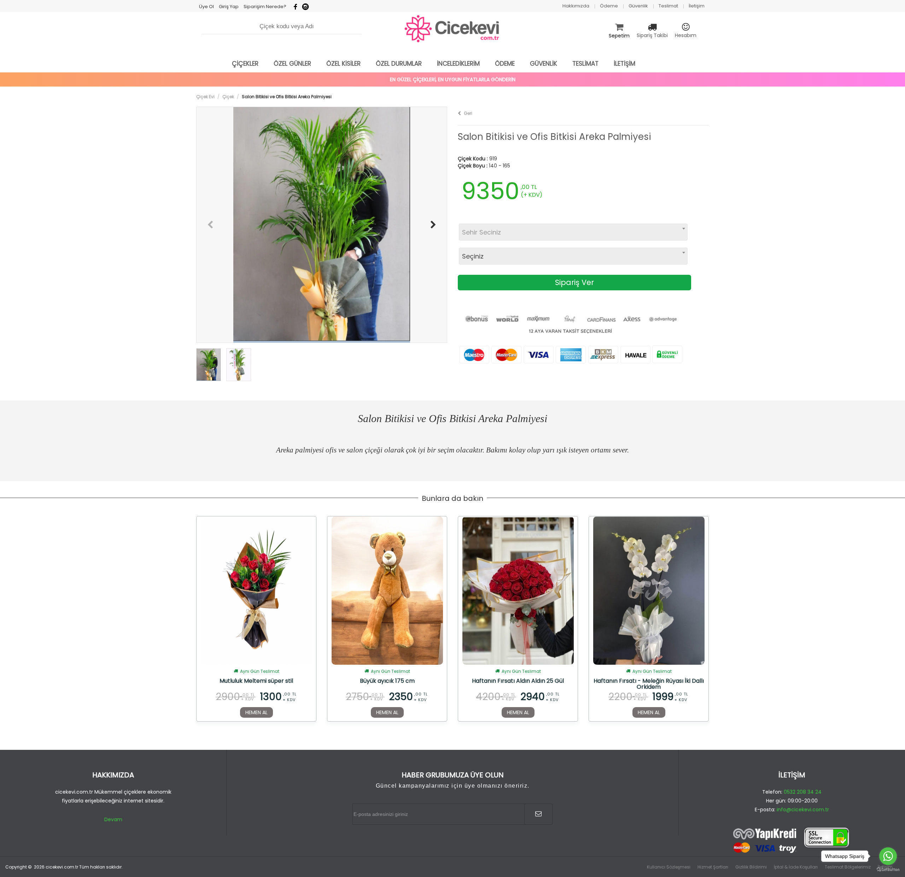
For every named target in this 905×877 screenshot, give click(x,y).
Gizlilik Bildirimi (751, 867)
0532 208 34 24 (803, 791)
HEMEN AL (256, 712)
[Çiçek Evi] (452, 29)
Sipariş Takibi (652, 35)
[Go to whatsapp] (888, 856)
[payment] (792, 841)
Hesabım (685, 35)
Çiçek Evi (205, 97)
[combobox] (573, 232)
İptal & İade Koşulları (796, 867)
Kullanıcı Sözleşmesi (668, 867)
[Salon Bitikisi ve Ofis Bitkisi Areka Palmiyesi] (321, 225)
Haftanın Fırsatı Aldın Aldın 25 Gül (518, 681)
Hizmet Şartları (712, 867)
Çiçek (228, 97)
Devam (113, 819)
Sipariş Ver (574, 282)
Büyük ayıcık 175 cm (387, 681)
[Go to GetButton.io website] (888, 869)
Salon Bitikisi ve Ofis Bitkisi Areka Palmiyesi (554, 137)
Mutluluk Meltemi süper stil (256, 681)
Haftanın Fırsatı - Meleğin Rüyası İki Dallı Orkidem (649, 683)
